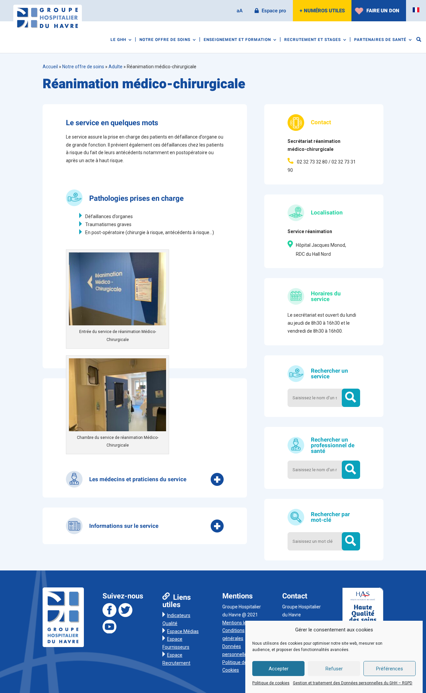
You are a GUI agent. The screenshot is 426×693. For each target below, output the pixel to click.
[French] (416, 10)
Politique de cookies (271, 683)
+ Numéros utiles (322, 10)
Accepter (279, 669)
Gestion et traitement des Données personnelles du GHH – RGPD (352, 683)
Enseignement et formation (237, 40)
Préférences (389, 669)
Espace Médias (183, 631)
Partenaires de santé (380, 40)
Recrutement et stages (312, 40)
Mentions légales (240, 622)
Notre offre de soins (164, 40)
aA (240, 10)
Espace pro (274, 10)
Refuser (334, 669)
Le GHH (118, 40)
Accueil (50, 66)
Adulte (115, 66)
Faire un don (382, 10)
